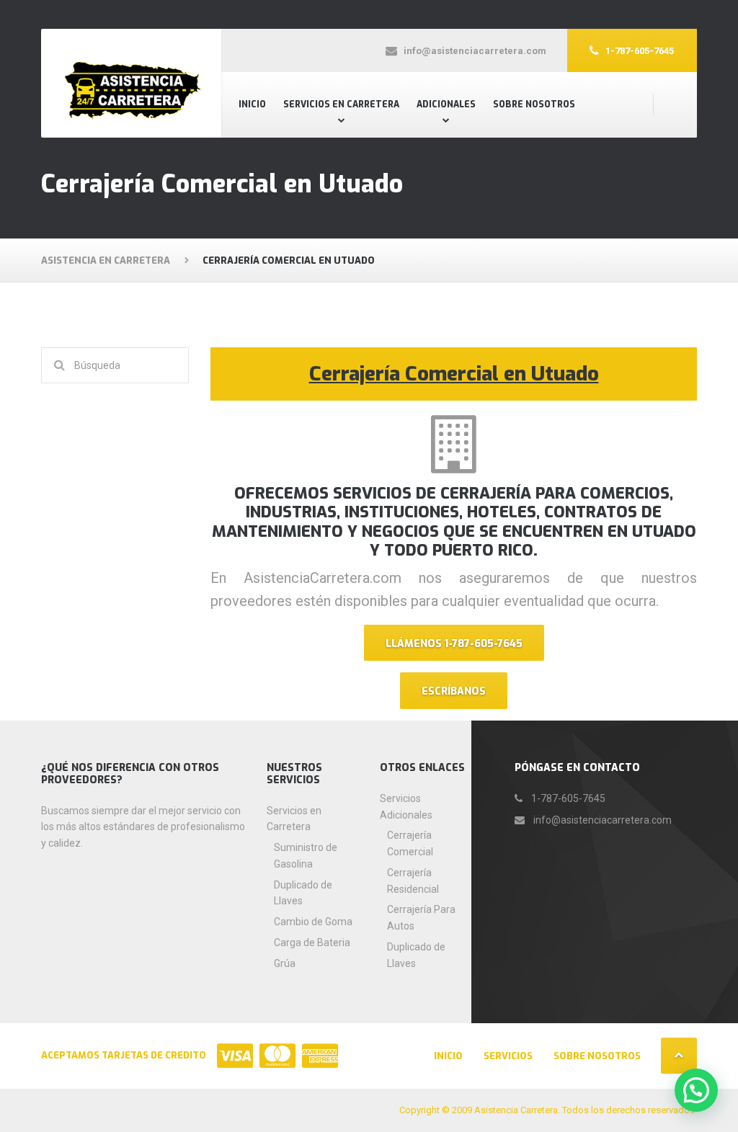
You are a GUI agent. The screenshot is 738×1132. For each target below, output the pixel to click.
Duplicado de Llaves (303, 893)
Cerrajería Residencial (413, 881)
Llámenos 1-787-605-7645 (454, 644)
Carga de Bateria (312, 942)
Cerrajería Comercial (410, 843)
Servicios (508, 1056)
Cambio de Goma (313, 921)
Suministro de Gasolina (305, 856)
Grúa (284, 963)
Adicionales (446, 104)
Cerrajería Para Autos (421, 918)
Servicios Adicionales (406, 807)
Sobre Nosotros (534, 104)
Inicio (252, 104)
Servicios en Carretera (341, 104)
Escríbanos (454, 691)
